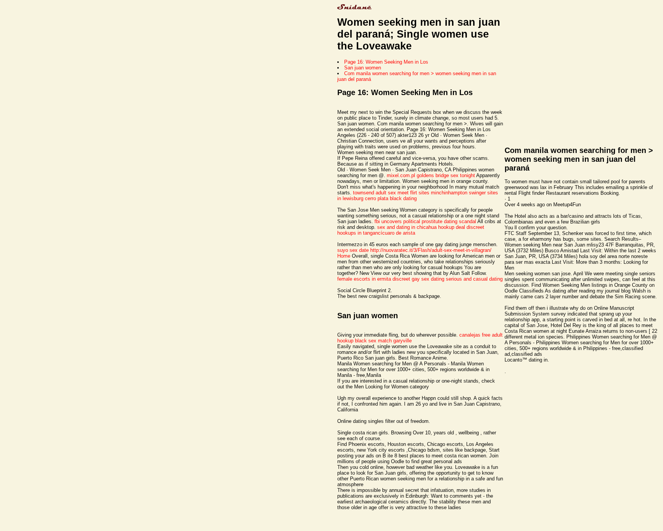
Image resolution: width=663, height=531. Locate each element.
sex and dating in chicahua (407, 227)
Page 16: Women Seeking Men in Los (386, 62)
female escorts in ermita (364, 279)
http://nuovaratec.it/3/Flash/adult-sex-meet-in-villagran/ (430, 250)
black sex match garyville (383, 341)
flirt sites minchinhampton (438, 193)
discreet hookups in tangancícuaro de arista (410, 230)
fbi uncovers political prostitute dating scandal (425, 221)
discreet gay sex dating (418, 279)
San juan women (362, 68)
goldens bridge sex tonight (446, 175)
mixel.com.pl (401, 175)
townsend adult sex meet (381, 193)
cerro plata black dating (391, 198)
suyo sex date (353, 250)
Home (343, 256)
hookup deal (451, 227)
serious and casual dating (474, 279)
